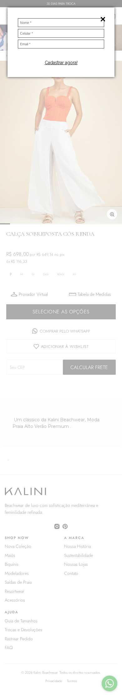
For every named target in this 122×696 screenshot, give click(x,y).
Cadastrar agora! (61, 62)
